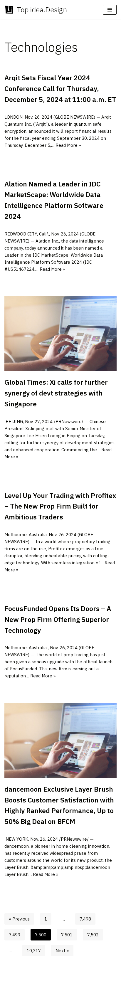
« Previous (19, 919)
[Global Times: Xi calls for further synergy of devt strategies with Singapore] (60, 333)
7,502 (93, 935)
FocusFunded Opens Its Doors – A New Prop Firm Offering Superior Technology (57, 619)
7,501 (67, 935)
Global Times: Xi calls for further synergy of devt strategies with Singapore (56, 393)
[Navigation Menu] (110, 10)
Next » (62, 950)
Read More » (68, 145)
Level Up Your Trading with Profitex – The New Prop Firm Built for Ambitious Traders (60, 506)
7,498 (85, 919)
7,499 (14, 935)
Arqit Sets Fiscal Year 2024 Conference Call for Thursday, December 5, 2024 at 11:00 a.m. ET (60, 88)
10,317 (34, 950)
